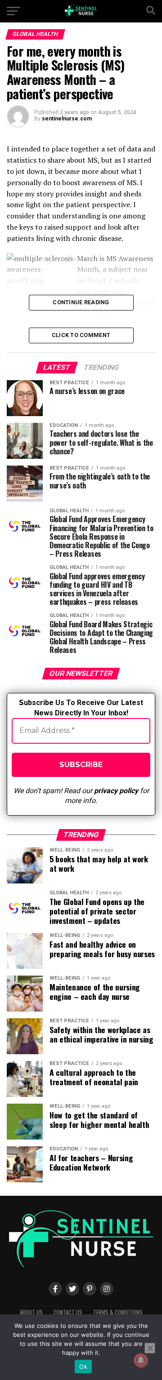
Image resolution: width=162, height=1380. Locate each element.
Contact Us (68, 1312)
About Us (31, 1312)
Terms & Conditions (118, 1312)
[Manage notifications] (141, 1360)
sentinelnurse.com (67, 118)
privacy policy (116, 790)
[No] (149, 1348)
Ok (83, 1366)
